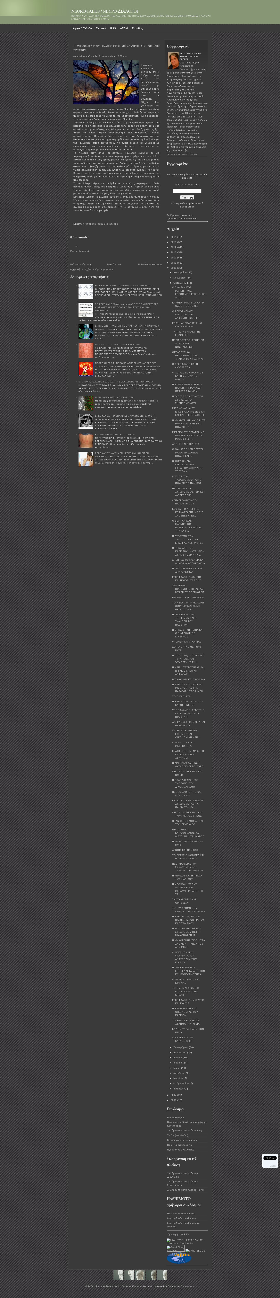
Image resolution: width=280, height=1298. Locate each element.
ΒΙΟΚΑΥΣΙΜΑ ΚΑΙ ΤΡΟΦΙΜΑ (188, 679)
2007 (174, 1095)
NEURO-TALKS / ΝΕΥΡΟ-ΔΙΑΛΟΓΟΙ (104, 11)
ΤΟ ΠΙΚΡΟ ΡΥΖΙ (181, 696)
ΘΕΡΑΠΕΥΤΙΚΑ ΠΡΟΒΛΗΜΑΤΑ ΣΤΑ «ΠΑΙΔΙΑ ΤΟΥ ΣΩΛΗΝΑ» (188, 355)
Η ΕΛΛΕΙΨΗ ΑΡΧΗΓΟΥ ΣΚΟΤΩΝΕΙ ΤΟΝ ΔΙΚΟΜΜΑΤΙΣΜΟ (185, 783)
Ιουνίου (178, 1062)
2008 (174, 268)
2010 (174, 257)
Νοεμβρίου (180, 277)
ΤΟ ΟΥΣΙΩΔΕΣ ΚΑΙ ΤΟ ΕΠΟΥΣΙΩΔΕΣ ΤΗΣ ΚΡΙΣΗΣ (185, 991)
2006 (174, 1100)
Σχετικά (101, 28)
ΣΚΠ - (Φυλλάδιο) (177, 1135)
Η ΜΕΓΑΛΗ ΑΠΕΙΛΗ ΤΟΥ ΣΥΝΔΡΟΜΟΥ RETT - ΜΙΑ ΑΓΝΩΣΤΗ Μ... (186, 931)
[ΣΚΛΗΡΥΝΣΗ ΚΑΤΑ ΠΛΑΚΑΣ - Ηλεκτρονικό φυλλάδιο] (187, 1243)
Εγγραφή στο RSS (178, 1234)
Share (273, 1166)
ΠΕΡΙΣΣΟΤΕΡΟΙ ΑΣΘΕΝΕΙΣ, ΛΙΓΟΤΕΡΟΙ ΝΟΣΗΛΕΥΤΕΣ (189, 343)
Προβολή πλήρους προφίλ (182, 154)
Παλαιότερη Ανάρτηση (150, 264)
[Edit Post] (75, 218)
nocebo (113, 224)
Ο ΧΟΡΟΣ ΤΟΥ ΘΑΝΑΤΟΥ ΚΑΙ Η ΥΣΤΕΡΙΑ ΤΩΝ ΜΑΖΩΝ (187, 376)
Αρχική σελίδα (114, 264)
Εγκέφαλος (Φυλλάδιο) (180, 1149)
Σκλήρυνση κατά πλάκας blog (184, 1130)
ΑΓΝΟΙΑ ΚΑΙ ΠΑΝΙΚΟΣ (185, 850)
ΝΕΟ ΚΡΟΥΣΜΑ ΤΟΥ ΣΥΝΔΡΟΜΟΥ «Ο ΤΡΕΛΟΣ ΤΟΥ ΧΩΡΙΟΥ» (188, 867)
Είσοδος (137, 28)
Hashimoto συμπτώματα (181, 1213)
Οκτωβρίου (180, 283)
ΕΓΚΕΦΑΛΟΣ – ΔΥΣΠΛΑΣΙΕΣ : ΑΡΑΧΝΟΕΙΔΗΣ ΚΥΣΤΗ (125, 416)
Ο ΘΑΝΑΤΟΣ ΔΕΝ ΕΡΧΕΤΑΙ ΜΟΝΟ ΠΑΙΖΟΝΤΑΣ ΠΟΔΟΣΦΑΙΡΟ (188, 452)
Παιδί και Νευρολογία (179, 1145)
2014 (174, 237)
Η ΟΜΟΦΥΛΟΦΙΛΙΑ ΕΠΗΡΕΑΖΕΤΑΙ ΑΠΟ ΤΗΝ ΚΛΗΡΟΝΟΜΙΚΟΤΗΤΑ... (188, 970)
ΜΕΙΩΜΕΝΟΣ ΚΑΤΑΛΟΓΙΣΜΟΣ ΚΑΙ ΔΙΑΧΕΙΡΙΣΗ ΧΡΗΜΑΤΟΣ (188, 833)
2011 (174, 252)
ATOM (124, 28)
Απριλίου (179, 1073)
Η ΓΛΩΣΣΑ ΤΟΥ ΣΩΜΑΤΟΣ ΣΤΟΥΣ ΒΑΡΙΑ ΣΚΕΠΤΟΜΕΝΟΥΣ (188, 399)
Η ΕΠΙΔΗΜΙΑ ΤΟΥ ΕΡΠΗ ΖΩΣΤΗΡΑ (114, 397)
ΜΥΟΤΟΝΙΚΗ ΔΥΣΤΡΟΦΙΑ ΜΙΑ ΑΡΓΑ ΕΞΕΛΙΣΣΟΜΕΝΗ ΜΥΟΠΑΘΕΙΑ (116, 382)
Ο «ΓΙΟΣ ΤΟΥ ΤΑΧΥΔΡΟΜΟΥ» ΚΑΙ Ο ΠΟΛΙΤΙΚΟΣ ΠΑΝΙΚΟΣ (187, 479)
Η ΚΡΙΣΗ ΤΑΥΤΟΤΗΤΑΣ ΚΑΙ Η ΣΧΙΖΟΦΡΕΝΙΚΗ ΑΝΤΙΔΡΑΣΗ (188, 670)
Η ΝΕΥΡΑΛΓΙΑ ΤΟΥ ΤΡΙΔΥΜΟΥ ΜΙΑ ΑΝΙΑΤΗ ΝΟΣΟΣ (124, 285)
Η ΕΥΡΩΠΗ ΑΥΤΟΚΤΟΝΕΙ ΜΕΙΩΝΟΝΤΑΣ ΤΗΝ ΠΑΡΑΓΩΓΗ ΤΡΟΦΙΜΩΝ (187, 687)
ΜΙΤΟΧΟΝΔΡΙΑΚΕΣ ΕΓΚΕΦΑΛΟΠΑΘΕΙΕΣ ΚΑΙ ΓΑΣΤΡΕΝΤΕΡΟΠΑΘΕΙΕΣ (188, 411)
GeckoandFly (129, 1286)
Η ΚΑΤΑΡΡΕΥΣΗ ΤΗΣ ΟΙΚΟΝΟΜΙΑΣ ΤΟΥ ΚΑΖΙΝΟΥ (185, 1011)
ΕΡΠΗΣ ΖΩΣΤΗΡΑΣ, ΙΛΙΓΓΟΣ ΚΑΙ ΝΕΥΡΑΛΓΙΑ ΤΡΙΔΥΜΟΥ (127, 326)
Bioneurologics (176, 1117)
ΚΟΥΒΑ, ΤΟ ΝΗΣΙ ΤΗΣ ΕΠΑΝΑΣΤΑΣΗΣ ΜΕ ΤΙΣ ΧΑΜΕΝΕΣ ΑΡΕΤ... (187, 512)
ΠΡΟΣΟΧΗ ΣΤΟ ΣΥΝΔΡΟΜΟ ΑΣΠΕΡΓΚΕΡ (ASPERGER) (126, 363)
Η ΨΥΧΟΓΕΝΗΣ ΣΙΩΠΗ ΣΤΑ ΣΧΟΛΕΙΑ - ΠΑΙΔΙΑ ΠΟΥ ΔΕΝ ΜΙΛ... (188, 943)
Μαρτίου (178, 1078)
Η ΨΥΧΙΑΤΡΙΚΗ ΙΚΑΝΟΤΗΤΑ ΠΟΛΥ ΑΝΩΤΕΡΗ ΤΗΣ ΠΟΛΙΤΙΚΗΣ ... (188, 423)
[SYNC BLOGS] (195, 1251)
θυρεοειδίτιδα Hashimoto (181, 1218)
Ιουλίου (178, 1057)
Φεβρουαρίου (181, 1083)
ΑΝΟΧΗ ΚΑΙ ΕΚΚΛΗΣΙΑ (185, 444)
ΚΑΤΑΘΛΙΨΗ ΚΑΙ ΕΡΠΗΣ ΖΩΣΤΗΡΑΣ (115, 434)
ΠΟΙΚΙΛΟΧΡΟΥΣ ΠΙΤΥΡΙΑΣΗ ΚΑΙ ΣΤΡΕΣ (117, 344)
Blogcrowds (187, 1286)
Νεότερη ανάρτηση (80, 264)
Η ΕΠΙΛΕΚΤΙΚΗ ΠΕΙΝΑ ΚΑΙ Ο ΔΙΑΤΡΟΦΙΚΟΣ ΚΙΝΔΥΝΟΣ (187, 633)
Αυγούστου (180, 1052)
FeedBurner (187, 206)
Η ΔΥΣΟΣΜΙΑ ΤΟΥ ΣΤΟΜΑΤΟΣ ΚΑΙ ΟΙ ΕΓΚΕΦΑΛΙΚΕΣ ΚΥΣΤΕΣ (187, 539)
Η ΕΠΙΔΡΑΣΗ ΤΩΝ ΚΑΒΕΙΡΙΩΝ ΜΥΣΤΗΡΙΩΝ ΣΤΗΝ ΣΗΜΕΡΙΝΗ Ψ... (188, 551)
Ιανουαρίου (180, 1088)
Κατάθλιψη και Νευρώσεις (182, 1140)
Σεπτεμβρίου (181, 1047)
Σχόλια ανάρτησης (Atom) (99, 269)
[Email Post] (74, 218)
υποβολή (90, 224)
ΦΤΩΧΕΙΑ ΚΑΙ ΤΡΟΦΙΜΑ (186, 642)
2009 (174, 263)
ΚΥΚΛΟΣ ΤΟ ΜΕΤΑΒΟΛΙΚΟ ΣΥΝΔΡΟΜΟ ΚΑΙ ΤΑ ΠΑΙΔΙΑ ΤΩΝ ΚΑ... (188, 804)
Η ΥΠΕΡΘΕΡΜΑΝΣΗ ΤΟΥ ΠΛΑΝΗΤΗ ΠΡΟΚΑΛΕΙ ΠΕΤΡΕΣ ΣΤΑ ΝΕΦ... (187, 387)
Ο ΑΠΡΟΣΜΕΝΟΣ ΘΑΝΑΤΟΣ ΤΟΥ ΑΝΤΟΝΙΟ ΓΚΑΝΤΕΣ (185, 314)
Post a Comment (79, 251)
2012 (174, 247)
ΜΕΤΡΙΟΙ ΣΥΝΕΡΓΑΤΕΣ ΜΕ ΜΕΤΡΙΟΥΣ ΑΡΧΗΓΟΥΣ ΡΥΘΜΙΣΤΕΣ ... (188, 435)
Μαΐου (177, 1068)
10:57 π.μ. (122, 56)
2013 (174, 242)
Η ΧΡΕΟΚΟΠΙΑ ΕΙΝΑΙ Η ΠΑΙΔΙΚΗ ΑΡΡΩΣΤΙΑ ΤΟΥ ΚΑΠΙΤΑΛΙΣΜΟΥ (188, 920)
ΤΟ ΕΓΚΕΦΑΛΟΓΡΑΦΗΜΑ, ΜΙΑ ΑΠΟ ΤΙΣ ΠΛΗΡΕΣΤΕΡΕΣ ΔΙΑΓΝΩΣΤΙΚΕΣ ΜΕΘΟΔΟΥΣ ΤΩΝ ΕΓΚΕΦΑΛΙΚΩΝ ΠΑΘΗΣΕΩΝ (126, 307)
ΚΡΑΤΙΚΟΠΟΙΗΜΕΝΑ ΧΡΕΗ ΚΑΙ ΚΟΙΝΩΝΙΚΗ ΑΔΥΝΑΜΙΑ (188, 754)
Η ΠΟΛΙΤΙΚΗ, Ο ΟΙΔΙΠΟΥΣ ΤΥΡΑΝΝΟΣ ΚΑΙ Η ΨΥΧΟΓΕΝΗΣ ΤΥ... (188, 658)
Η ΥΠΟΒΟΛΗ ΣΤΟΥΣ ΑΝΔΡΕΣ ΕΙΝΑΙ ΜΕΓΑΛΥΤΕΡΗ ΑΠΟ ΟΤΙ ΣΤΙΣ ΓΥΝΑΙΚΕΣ (116, 48)
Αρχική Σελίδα (82, 28)
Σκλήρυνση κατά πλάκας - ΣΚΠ (185, 1190)
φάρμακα (103, 224)
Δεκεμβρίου (180, 272)
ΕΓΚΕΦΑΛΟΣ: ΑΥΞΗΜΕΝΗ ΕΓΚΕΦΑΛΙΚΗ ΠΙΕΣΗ (122, 453)
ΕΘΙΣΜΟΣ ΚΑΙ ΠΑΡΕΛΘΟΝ (188, 597)
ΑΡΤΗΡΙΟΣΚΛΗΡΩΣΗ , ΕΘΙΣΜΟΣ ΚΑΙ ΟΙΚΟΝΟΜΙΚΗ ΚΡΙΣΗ (186, 734)
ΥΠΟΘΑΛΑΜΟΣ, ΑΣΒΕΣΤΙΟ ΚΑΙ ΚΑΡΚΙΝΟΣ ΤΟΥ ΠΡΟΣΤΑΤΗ (188, 713)
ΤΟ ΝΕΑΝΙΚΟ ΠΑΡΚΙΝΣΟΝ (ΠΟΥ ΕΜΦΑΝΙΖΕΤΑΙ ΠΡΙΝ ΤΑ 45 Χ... (188, 606)
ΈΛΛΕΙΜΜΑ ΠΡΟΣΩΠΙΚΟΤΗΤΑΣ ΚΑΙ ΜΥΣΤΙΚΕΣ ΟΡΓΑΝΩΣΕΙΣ (188, 588)
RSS (113, 28)
